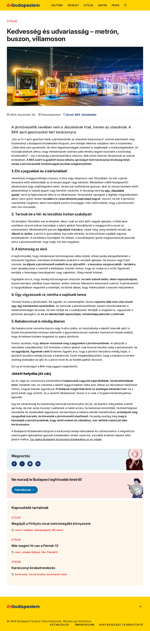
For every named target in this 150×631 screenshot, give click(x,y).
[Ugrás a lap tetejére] (140, 606)
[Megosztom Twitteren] (22, 463)
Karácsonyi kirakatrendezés (33, 568)
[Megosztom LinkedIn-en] (30, 463)
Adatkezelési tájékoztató (121, 624)
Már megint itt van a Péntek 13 (35, 546)
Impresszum (84, 624)
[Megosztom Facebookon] (14, 463)
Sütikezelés (59, 624)
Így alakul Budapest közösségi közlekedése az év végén (66, 439)
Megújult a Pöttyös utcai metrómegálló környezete (51, 523)
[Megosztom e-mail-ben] (38, 463)
